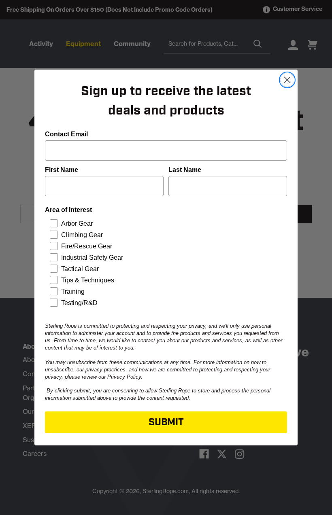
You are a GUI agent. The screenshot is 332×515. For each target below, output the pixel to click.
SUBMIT (166, 422)
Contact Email (66, 134)
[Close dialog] (287, 80)
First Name (61, 169)
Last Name (184, 169)
